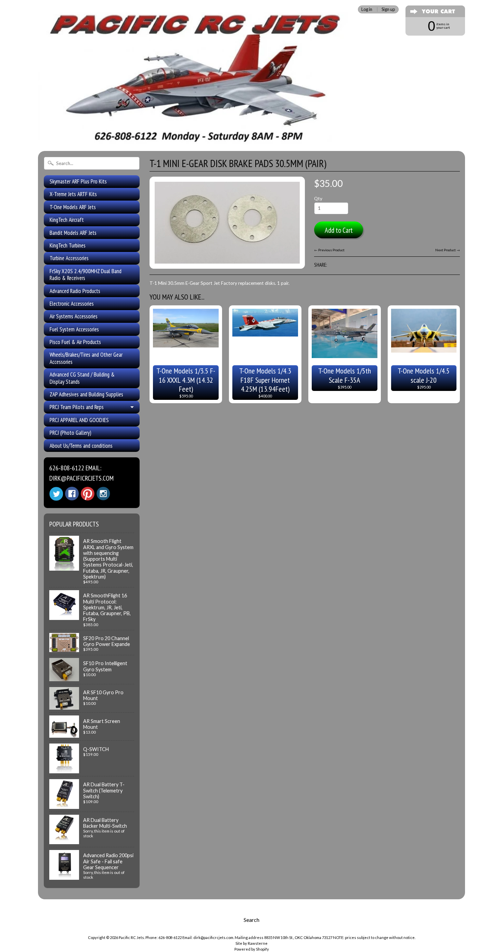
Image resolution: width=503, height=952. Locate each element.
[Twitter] (56, 494)
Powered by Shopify (251, 949)
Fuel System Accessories (74, 329)
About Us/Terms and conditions (81, 445)
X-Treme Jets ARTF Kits (73, 194)
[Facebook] (72, 493)
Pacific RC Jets (131, 937)
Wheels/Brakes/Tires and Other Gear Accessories (86, 358)
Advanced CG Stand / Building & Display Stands (82, 378)
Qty (318, 198)
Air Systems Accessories (74, 316)
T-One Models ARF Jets (73, 207)
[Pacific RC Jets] (195, 136)
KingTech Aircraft (67, 220)
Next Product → (447, 250)
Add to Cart (339, 230)
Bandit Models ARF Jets (73, 233)
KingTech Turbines (68, 245)
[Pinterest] (87, 493)
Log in (366, 9)
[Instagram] (103, 493)
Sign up (388, 9)
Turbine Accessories (69, 258)
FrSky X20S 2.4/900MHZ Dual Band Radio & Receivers (85, 274)
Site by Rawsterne (251, 943)
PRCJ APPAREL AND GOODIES (79, 420)
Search (251, 919)
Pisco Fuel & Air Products (75, 342)
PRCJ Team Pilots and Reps (77, 407)
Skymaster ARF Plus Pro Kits (78, 181)
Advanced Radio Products (75, 291)
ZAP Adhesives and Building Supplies (86, 394)
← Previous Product (329, 250)
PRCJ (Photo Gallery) (70, 432)
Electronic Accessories (72, 303)
